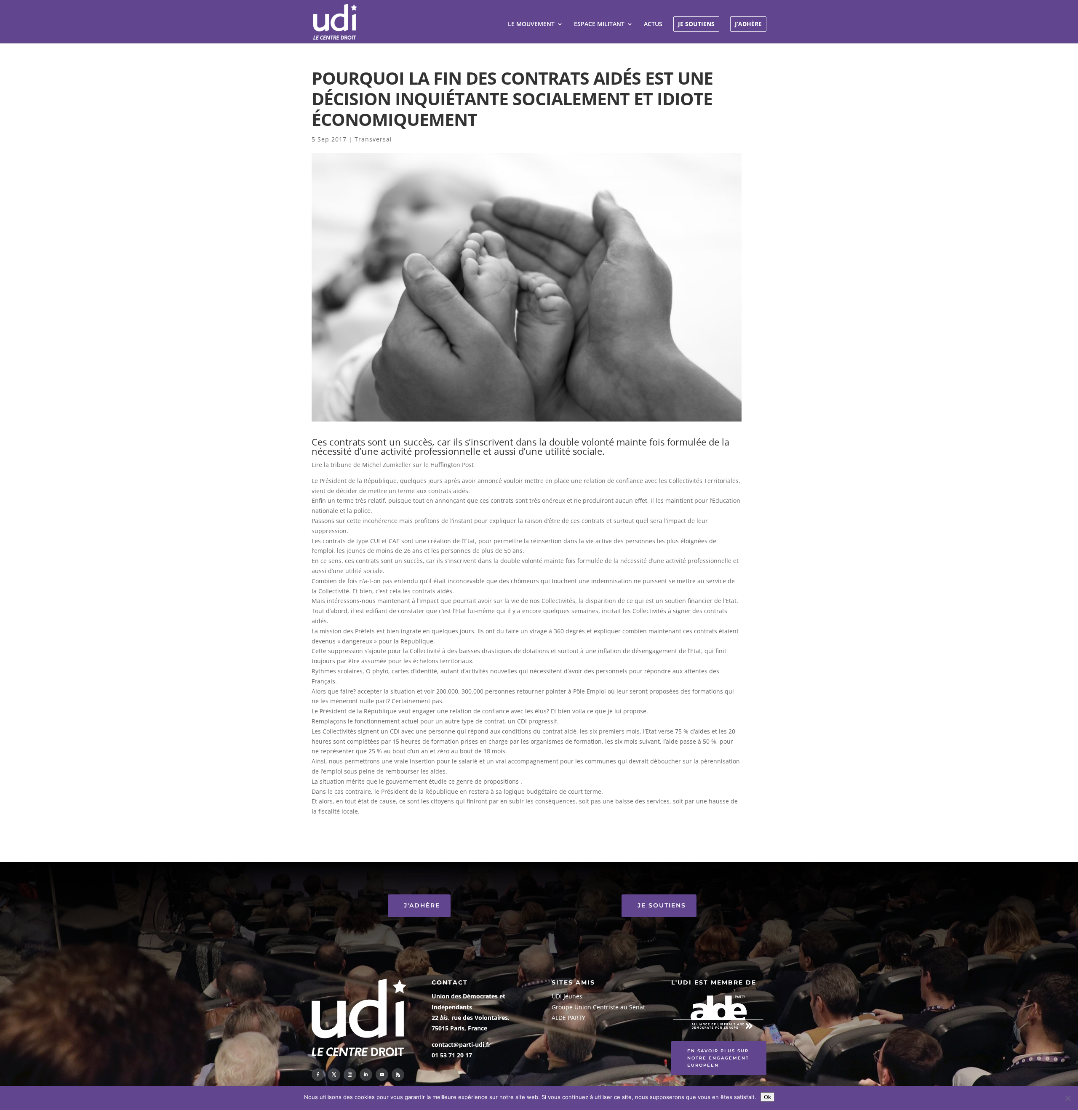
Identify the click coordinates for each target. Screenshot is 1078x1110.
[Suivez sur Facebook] (318, 1074)
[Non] (1067, 1098)
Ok (767, 1097)
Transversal (373, 139)
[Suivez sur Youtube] (382, 1074)
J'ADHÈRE (422, 905)
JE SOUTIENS (696, 24)
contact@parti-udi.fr (461, 1045)
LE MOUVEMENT (531, 24)
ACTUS (653, 24)
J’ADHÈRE (748, 24)
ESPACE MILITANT (599, 24)
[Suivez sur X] (334, 1074)
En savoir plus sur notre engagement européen (718, 1058)
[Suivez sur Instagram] (350, 1074)
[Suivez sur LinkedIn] (366, 1074)
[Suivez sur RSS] (398, 1074)
